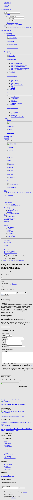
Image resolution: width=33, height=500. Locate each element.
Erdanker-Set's (15, 98)
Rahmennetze (14, 101)
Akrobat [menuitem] (9, 228)
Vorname (4, 337)
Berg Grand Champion (17, 85)
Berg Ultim (14, 86)
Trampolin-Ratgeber (9, 455)
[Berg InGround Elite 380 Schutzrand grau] (12, 260)
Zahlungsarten (8, 464)
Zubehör (9, 212)
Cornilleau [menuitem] (10, 231)
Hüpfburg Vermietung (10, 458)
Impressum (7, 445)
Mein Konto (7, 3)
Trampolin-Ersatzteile (13, 213)
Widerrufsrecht (8, 446)
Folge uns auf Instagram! (7, 476)
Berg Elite (6, 254)
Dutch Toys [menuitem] (10, 233)
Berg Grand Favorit (16, 81)
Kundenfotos (7, 2)
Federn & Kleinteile (16, 112)
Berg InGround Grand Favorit (19, 65)
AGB (5, 442)
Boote (5, 118)
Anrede (4, 335)
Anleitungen (7, 456)
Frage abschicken (5, 376)
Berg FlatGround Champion (18, 69)
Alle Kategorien (8, 195)
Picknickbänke (8, 33)
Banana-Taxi (7, 469)
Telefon (4, 344)
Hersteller (6, 139)
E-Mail (4, 342)
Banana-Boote (11, 216)
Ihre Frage (5, 351)
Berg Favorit (14, 80)
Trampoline (7, 51)
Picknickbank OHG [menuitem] (12, 236)
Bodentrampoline (12, 209)
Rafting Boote (11, 218)
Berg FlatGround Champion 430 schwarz (13, 404)
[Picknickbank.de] (6, 9)
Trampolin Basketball (16, 103)
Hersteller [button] (6, 225)
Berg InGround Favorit (17, 63)
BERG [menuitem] (9, 230)
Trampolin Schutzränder (17, 117)
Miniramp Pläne (8, 136)
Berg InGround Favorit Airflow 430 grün (12, 416)
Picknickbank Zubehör (13, 205)
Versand (14, 284)
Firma (3, 341)
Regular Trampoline (12, 210)
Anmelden (11, 20)
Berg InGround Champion (18, 66)
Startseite (6, 5)
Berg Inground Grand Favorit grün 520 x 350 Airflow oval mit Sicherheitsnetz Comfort (16, 429)
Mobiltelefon (5, 346)
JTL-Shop (13, 498)
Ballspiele (6, 138)
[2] (5, 295)
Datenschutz (7, 443)
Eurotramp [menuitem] (10, 234)
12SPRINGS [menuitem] (10, 227)
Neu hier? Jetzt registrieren (14, 24)
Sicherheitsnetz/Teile (16, 113)
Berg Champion (15, 83)
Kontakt (6, 6)
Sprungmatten (14, 115)
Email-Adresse (6, 486)
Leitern (13, 100)
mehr (13, 71)
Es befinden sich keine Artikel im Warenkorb (19, 27)
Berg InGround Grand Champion (20, 68)
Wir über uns (7, 467)
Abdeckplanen (15, 97)
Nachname (5, 339)
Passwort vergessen (12, 23)
